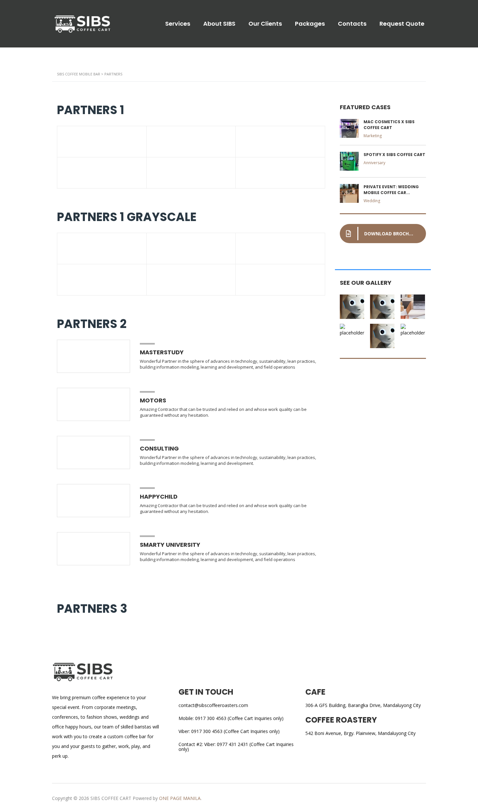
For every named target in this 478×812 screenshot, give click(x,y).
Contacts (352, 24)
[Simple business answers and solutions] (353, 333)
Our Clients (265, 24)
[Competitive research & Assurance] (383, 333)
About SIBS (219, 24)
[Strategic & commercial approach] (413, 304)
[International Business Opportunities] (383, 304)
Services (177, 24)
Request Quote (401, 24)
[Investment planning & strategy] (353, 304)
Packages (310, 24)
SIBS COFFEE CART (110, 798)
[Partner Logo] (101, 141)
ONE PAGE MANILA (180, 798)
